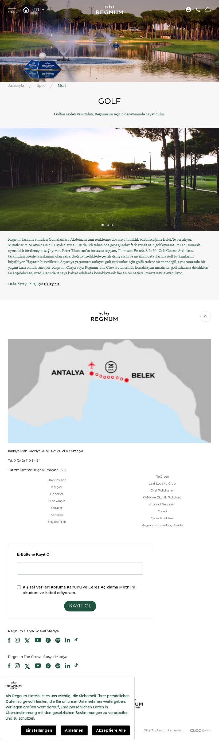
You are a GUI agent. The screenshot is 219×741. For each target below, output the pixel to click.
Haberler (56, 494)
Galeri (162, 511)
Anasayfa (16, 85)
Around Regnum (162, 504)
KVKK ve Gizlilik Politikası (162, 497)
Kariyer (56, 487)
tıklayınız (51, 284)
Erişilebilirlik (57, 522)
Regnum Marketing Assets (162, 525)
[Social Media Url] (9, 641)
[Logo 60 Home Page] (109, 9)
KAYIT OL (80, 606)
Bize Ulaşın (56, 501)
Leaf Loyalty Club (162, 483)
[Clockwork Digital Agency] (200, 730)
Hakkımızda (57, 480)
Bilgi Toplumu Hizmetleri (163, 730)
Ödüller (56, 508)
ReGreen (162, 476)
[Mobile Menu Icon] (12, 9)
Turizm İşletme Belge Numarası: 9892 (37, 470)
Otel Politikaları (162, 490)
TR (36, 9)
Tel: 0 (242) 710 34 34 (24, 460)
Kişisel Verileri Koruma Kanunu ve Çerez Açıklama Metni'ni (79, 587)
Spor (41, 85)
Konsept (56, 515)
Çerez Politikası (162, 518)
